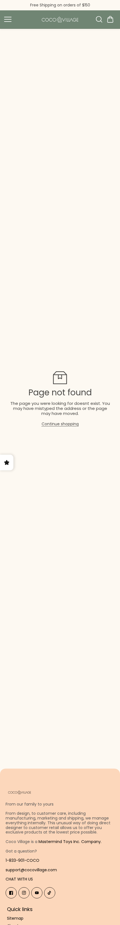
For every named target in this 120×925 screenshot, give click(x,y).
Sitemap (15, 918)
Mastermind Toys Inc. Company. (70, 841)
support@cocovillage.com (31, 870)
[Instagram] (24, 892)
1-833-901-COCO (22, 860)
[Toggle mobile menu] (19, 19)
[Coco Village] (60, 19)
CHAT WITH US (19, 879)
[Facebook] (11, 892)
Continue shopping (60, 424)
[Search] (99, 19)
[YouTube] (36, 892)
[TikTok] (49, 892)
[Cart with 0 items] (110, 19)
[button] (110, 19)
